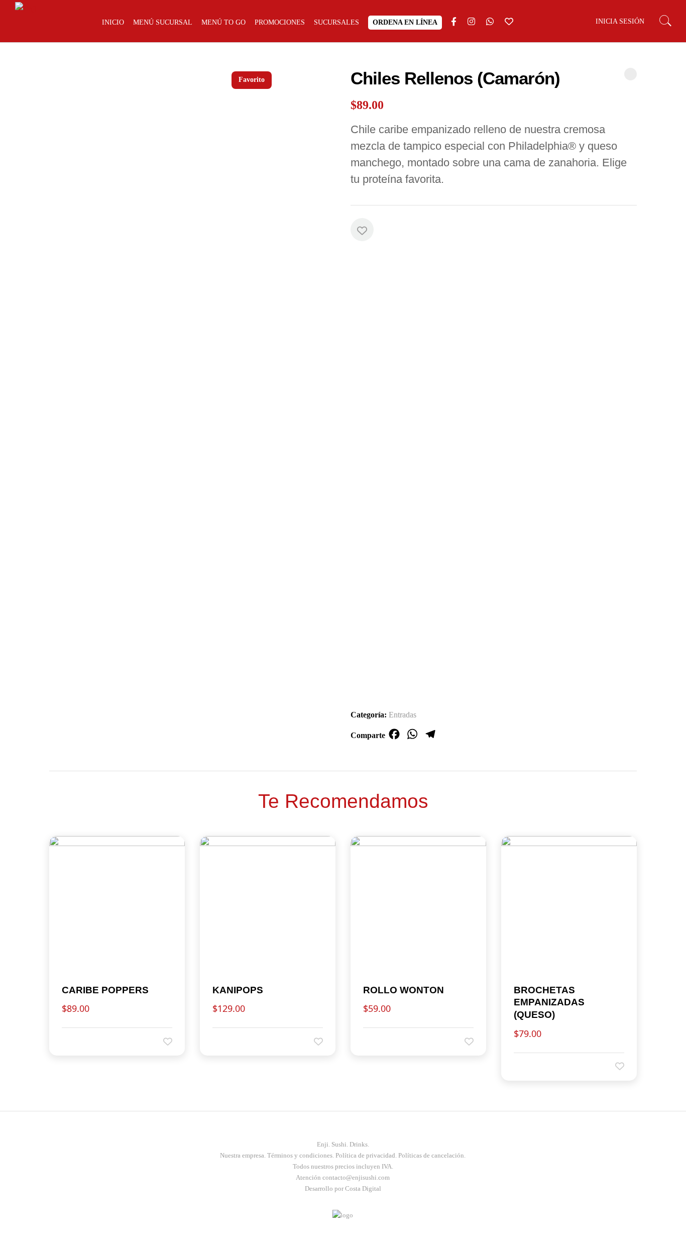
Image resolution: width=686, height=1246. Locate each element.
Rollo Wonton (403, 990)
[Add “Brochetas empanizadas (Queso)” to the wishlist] (612, 1066)
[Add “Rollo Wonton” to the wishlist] (462, 1041)
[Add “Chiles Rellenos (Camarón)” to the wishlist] (362, 229)
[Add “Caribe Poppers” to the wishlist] (160, 1041)
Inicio (113, 22)
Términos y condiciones (299, 1155)
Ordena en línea (405, 22)
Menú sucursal (162, 22)
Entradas (402, 714)
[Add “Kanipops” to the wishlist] (311, 1041)
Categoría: (369, 714)
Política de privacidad (365, 1155)
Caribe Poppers (105, 990)
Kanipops (237, 990)
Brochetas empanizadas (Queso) (549, 1002)
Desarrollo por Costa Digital (343, 1188)
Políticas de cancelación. (432, 1155)
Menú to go (223, 22)
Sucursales (336, 22)
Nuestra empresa (242, 1155)
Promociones (280, 22)
